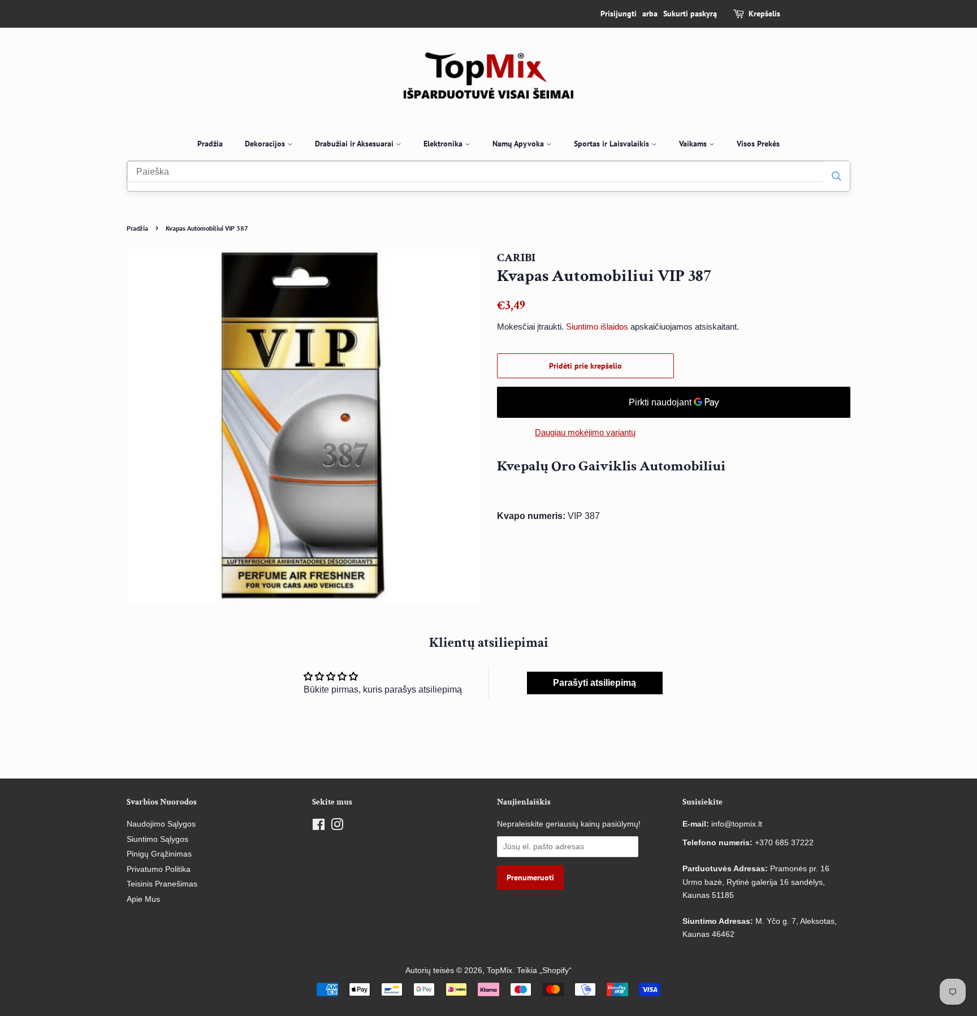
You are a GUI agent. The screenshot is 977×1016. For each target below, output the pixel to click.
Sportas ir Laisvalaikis (612, 144)
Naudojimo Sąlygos (161, 824)
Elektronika (444, 144)
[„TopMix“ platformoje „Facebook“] (318, 827)
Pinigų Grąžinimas (159, 854)
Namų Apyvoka (519, 144)
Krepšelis (764, 13)
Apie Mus (143, 899)
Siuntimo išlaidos (597, 326)
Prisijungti (618, 13)
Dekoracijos (266, 144)
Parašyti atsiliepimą (594, 683)
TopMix (499, 970)
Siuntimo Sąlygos (157, 839)
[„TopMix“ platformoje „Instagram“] (337, 827)
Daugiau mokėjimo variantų (585, 432)
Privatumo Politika (159, 869)
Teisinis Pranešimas (162, 884)
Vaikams (694, 144)
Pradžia (210, 144)
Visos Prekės (758, 144)
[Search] (836, 176)
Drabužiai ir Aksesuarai (355, 144)
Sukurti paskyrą (690, 13)
